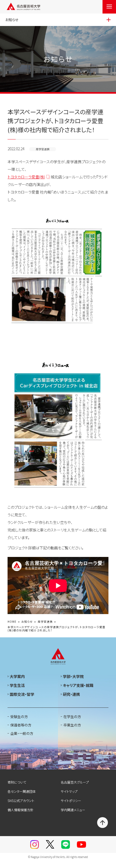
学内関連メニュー (73, 809)
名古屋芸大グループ (75, 782)
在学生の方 (72, 716)
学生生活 (17, 685)
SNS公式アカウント (21, 800)
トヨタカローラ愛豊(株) (26, 177)
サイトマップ (69, 791)
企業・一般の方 (21, 733)
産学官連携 (45, 622)
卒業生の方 (72, 725)
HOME (12, 622)
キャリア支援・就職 (78, 685)
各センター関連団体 (22, 791)
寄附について (17, 782)
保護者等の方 (20, 725)
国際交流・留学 (22, 694)
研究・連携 (71, 694)
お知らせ (27, 622)
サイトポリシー (71, 800)
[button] (58, 585)
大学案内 (17, 676)
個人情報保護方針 (20, 809)
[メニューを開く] (109, 7)
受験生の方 (19, 716)
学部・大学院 (73, 676)
